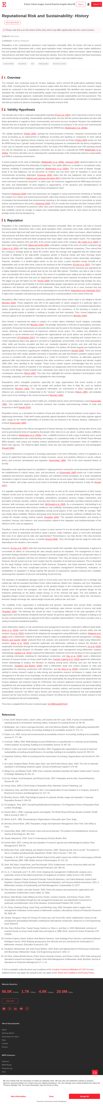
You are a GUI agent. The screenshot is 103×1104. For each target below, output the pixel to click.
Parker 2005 (30, 134)
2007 (25, 548)
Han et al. (71, 656)
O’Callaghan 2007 (26, 338)
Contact (5, 1043)
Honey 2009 (43, 281)
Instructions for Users (10, 1037)
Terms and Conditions (67, 973)
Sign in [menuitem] (81, 4)
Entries (27, 4)
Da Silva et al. (64, 669)
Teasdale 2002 (51, 517)
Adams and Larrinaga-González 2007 (43, 178)
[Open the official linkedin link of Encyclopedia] (15, 1009)
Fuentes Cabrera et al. (63, 659)
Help (4, 1040)
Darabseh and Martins (25, 666)
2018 (29, 653)
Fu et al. (14, 633)
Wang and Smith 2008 (39, 245)
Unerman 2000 (72, 162)
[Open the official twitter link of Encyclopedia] (10, 1009)
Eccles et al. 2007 (82, 265)
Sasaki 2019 (24, 407)
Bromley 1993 (22, 389)
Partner (5, 1047)
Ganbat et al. (20, 653)
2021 (21, 633)
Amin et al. (7, 630)
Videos (34, 4)
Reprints (55, 4)
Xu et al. (91, 646)
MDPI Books (7, 1065)
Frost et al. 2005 (62, 115)
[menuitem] (88, 4)
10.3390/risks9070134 (57, 704)
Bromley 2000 (9, 303)
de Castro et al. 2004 (88, 242)
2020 (24, 640)
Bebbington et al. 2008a (76, 128)
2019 (15, 630)
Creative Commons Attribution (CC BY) (69, 969)
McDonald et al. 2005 (55, 504)
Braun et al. (16, 643)
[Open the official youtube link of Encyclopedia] (21, 1009)
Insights (63, 4)
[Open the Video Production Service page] (95, 1073)
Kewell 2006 (77, 351)
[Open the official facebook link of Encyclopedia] (27, 1009)
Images (41, 4)
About (70, 4)
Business (15, 36)
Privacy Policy (87, 973)
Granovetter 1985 (18, 423)
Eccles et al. (16, 548)
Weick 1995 (30, 373)
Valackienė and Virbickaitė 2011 (85, 291)
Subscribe (10, 1001)
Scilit (4, 1072)
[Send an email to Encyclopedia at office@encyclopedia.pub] (4, 1009)
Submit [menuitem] (96, 4)
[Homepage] (4, 4)
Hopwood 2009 (19, 194)
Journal (48, 4)
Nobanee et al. (94, 633)
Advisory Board (8, 1033)
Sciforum (5, 1061)
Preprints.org (7, 1068)
